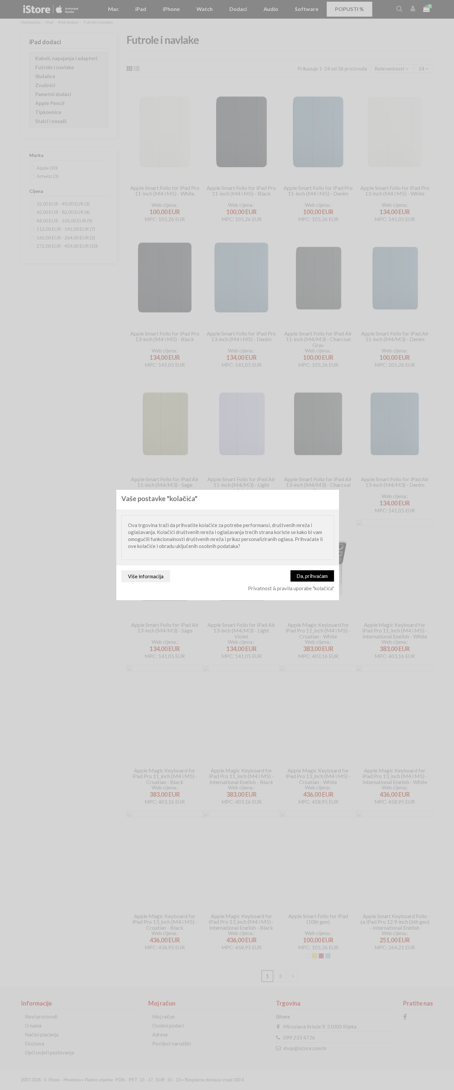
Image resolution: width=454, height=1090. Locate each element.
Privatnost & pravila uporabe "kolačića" (291, 588)
